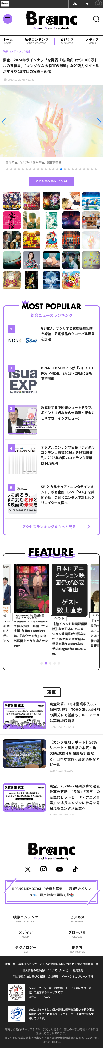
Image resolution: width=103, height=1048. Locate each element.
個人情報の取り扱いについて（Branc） (46, 970)
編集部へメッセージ (30, 964)
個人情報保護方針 (87, 964)
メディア (92, 41)
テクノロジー (25, 949)
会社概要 (53, 976)
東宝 (51, 692)
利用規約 (78, 970)
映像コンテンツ (36, 41)
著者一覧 (10, 964)
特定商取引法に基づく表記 (29, 976)
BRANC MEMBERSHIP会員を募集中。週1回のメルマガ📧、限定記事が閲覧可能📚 (51, 891)
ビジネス (67, 41)
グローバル (77, 933)
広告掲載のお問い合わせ (59, 964)
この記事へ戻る (51, 181)
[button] (15, 122)
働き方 (77, 949)
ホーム (8, 41)
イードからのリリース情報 (77, 976)
